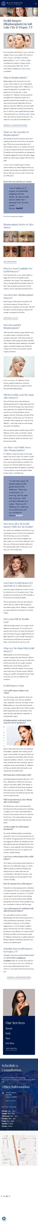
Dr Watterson (10, 111)
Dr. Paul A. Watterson (20, 60)
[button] (15, 126)
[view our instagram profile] (9, 1196)
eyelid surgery (26, 69)
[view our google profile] (4, 1196)
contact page (11, 963)
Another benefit (8, 165)
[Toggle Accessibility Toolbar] (4, 1218)
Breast (9, 1028)
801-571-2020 (11, 958)
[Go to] (21, 1101)
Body (8, 1033)
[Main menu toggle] (36, 4)
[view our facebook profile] (1, 1196)
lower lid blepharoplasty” (22, 114)
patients (12, 380)
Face (8, 1038)
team (23, 963)
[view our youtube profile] (7, 1196)
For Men (10, 1043)
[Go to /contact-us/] (19, 1095)
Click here (7, 216)
